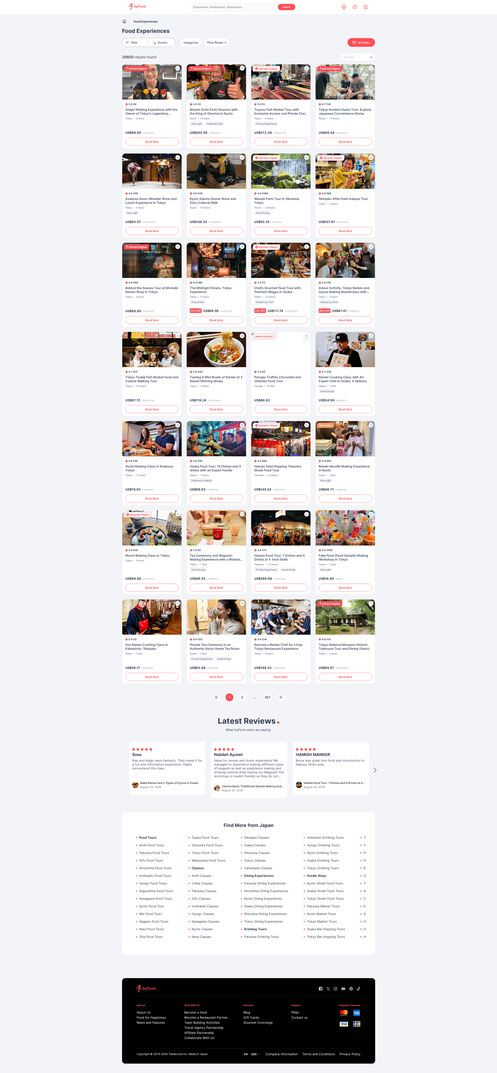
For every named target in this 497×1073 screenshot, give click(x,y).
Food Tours (147, 837)
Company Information (282, 1054)
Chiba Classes (202, 883)
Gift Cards (251, 1017)
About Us (144, 1012)
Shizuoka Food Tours (207, 845)
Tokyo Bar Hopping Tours (326, 937)
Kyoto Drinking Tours (322, 853)
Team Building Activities (202, 1022)
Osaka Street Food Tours (325, 891)
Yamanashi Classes (258, 868)
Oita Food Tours (151, 937)
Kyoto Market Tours (321, 914)
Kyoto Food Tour (151, 906)
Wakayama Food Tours (208, 860)
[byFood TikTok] (358, 989)
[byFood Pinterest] (351, 989)
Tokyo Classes (255, 860)
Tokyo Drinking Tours (323, 868)
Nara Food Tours (151, 929)
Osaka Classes (255, 845)
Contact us (299, 1017)
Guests (162, 42)
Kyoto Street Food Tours (325, 883)
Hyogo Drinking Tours (323, 845)
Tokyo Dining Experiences (263, 921)
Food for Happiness (151, 1017)
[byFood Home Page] (137, 8)
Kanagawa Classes (205, 921)
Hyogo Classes (203, 914)
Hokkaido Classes (205, 906)
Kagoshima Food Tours (156, 891)
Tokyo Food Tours (205, 853)
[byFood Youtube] (343, 989)
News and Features (151, 1022)
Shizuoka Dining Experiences (265, 914)
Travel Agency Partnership (203, 1028)
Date (134, 42)
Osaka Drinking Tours (323, 860)
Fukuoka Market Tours (323, 906)
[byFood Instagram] (335, 989)
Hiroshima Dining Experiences (266, 891)
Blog (247, 1012)
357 (267, 697)
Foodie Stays (316, 876)
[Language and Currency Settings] (344, 7)
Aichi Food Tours (151, 845)
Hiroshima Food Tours (155, 868)
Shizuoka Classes (257, 853)
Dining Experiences (259, 876)
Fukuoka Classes (204, 891)
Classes (198, 868)
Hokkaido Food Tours (155, 876)
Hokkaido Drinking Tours (325, 837)
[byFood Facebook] (320, 989)
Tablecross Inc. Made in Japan (188, 1054)
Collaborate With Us (199, 1038)
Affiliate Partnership (199, 1033)
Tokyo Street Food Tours (325, 898)
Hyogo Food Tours (153, 883)
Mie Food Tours (150, 914)
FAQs (295, 1012)
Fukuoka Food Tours (154, 853)
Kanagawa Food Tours (155, 898)
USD (254, 1054)
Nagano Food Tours (153, 921)
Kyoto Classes (202, 929)
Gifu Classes (201, 898)
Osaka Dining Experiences (263, 906)
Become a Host (195, 1012)
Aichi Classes (201, 876)
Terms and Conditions (318, 1054)
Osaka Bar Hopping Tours (326, 929)
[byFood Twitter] (328, 989)
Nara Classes (201, 937)
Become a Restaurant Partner (206, 1017)
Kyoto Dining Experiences (263, 898)
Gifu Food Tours (151, 860)
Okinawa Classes (256, 837)
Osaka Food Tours (205, 837)
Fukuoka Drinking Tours (261, 937)
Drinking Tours (255, 929)
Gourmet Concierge (258, 1022)
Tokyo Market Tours (322, 921)
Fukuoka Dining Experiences (265, 883)
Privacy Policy (350, 1054)
